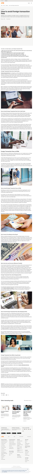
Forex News (10, 453)
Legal (25, 442)
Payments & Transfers (4, 442)
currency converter (5, 328)
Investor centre (27, 451)
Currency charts (11, 447)
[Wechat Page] (28, 429)
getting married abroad (17, 369)
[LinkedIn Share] (3, 395)
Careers (26, 461)
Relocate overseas (19, 446)
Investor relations (27, 455)
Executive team (27, 460)
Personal (6, 0)
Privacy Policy (26, 444)
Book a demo (29, 436)
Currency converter (11, 442)
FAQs (14, 436)
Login (8, 436)
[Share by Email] (8, 395)
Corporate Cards (3, 443)
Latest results (26, 452)
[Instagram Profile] (23, 431)
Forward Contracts (3, 447)
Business (2, 0)
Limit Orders (2, 448)
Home (1, 5)
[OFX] (2, 3)
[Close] (27, 469)
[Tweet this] (4, 395)
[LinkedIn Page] (24, 429)
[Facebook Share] (1, 395)
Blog (4, 5)
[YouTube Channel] (30, 429)
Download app (19, 443)
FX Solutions (2, 444)
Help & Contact (21, 436)
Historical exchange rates (12, 444)
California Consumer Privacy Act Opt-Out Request (27, 447)
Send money (18, 442)
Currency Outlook (11, 452)
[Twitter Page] (26, 429)
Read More (2, 417)
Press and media (19, 457)
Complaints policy (27, 443)
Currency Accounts (3, 449)
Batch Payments (3, 455)
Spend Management (3, 452)
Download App (3, 459)
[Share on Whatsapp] (6, 395)
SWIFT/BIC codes (11, 448)
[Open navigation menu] (31, 3)
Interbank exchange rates (12, 443)
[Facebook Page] (23, 429)
